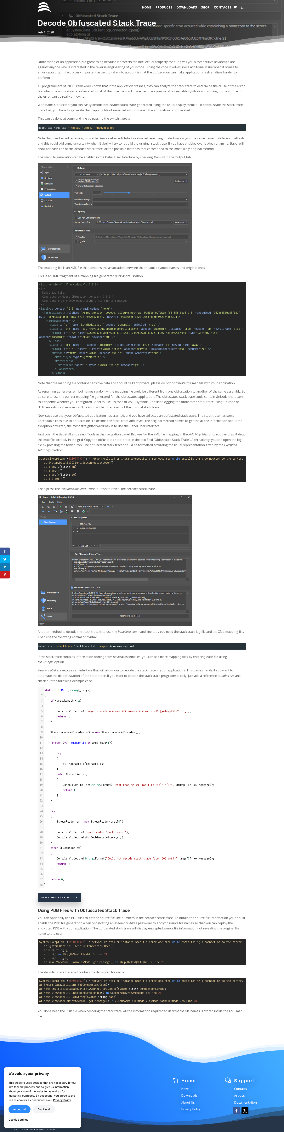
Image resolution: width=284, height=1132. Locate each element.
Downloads (187, 7)
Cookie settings (18, 1119)
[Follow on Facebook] (236, 1110)
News (185, 1089)
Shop (205, 7)
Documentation (245, 1102)
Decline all (43, 1109)
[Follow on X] (244, 1110)
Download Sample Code (59, 897)
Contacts (222, 7)
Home (146, 7)
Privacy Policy (191, 1109)
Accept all (19, 1109)
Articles (239, 1095)
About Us (188, 1102)
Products (164, 7)
